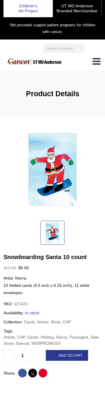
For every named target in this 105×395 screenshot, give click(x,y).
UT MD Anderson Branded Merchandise (77, 8)
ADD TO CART (70, 355)
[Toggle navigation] (96, 61)
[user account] (89, 48)
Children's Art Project (28, 8)
